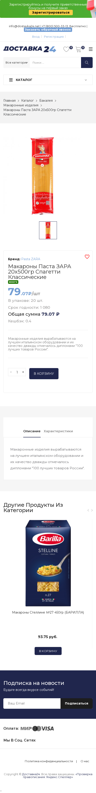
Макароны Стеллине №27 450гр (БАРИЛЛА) (48, 612)
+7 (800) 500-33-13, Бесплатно (64, 26)
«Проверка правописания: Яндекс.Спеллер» (57, 775)
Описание (32, 431)
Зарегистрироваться (50, 12)
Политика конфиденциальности (49, 761)
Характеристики (58, 431)
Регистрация (54, 36)
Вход (36, 36)
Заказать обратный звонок (48, 29)
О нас (85, 761)
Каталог (23, 80)
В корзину (44, 374)
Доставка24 (31, 774)
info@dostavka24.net (24, 26)
